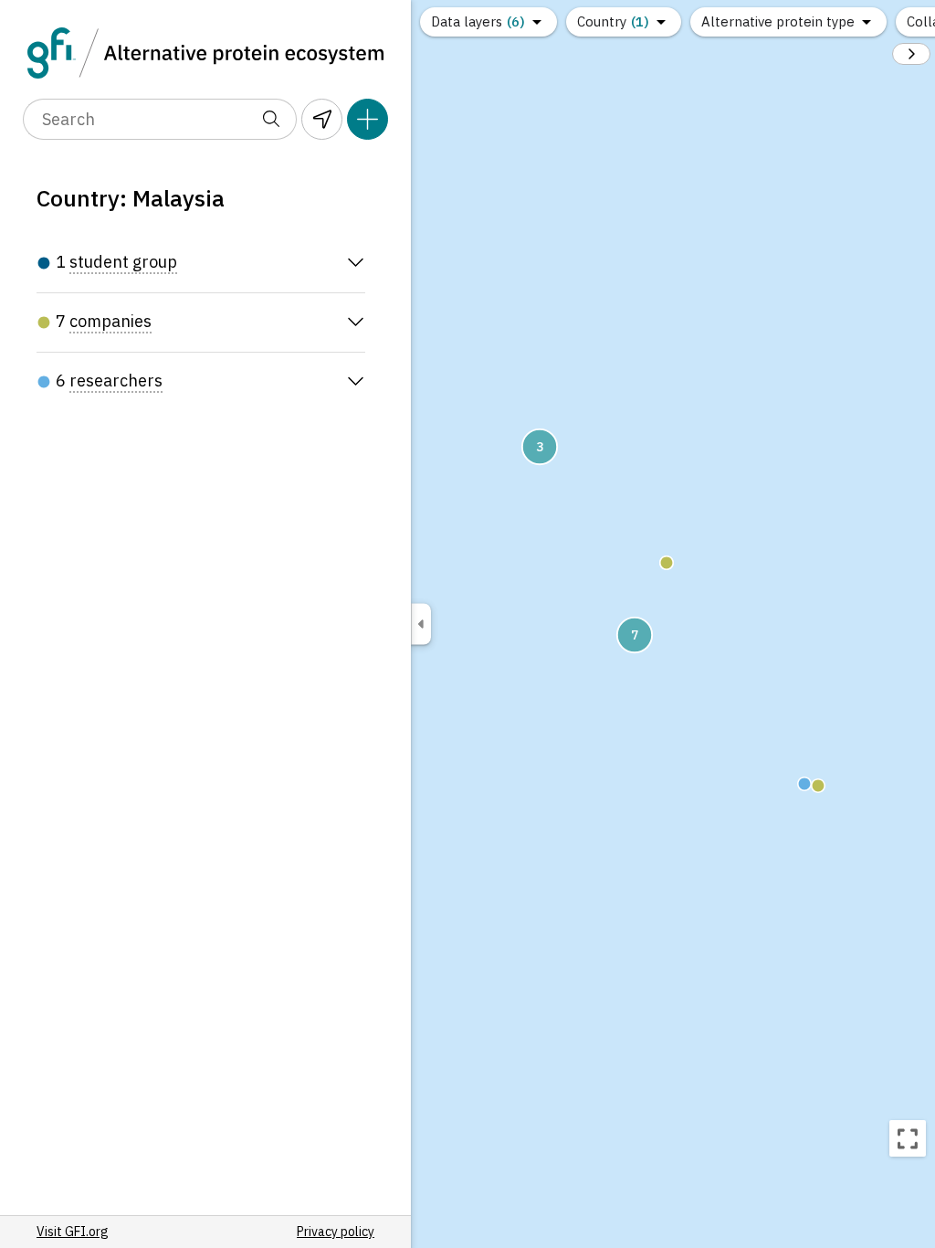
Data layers (478, 21)
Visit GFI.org (73, 1231)
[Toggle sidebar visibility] (421, 624)
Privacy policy (335, 1231)
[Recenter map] (907, 1138)
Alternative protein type (778, 21)
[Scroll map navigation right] (911, 54)
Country (613, 21)
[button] (666, 562)
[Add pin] (367, 119)
